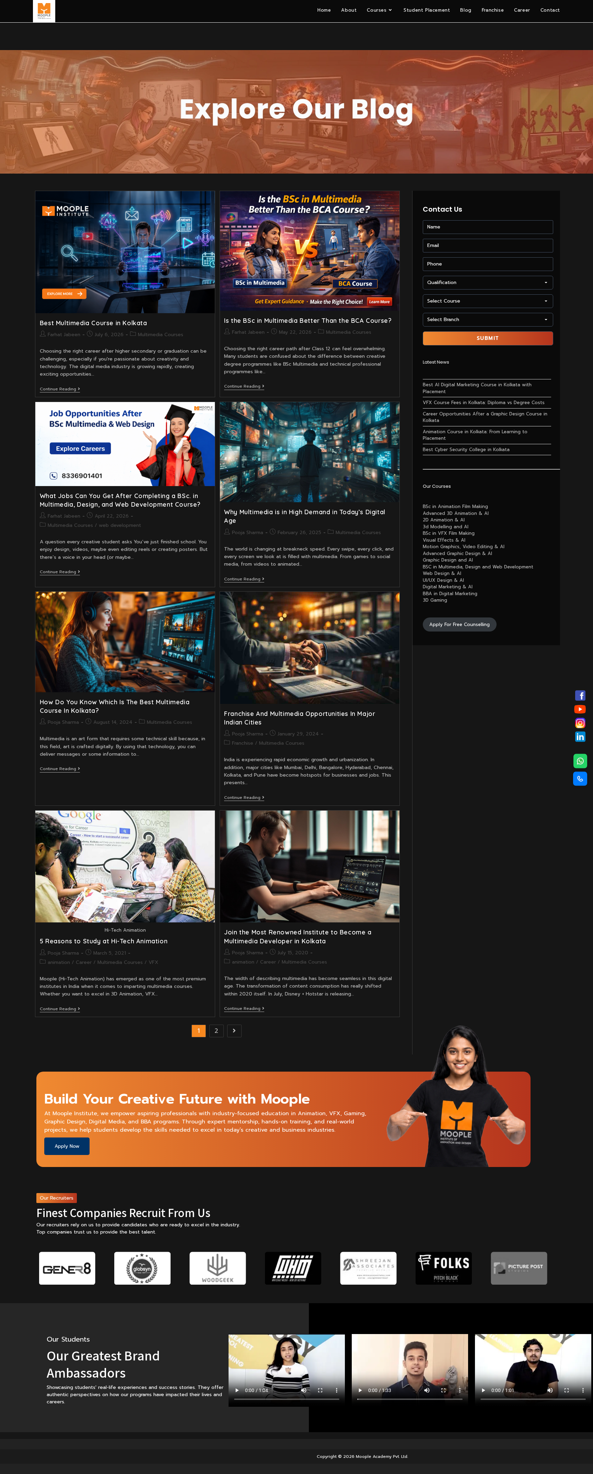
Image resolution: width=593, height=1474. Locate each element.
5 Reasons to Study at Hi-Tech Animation (103, 941)
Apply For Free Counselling (459, 624)
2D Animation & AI (444, 520)
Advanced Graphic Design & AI (457, 553)
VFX (153, 962)
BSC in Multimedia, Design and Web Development (478, 567)
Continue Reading (60, 389)
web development (120, 525)
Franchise (242, 743)
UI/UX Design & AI (443, 580)
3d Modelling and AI (445, 526)
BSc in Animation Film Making (455, 506)
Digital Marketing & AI (448, 586)
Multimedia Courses (160, 334)
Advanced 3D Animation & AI (456, 513)
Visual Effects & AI (444, 540)
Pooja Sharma (247, 532)
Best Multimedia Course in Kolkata (93, 323)
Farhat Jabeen (64, 334)
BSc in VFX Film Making (449, 533)
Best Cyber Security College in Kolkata (466, 449)
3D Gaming (435, 600)
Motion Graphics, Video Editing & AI (463, 546)
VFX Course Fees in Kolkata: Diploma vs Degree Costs (484, 402)
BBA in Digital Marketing (450, 593)
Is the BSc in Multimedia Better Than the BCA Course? (308, 321)
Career (84, 962)
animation (59, 962)
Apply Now (67, 1146)
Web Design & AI (442, 573)
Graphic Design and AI (448, 560)
